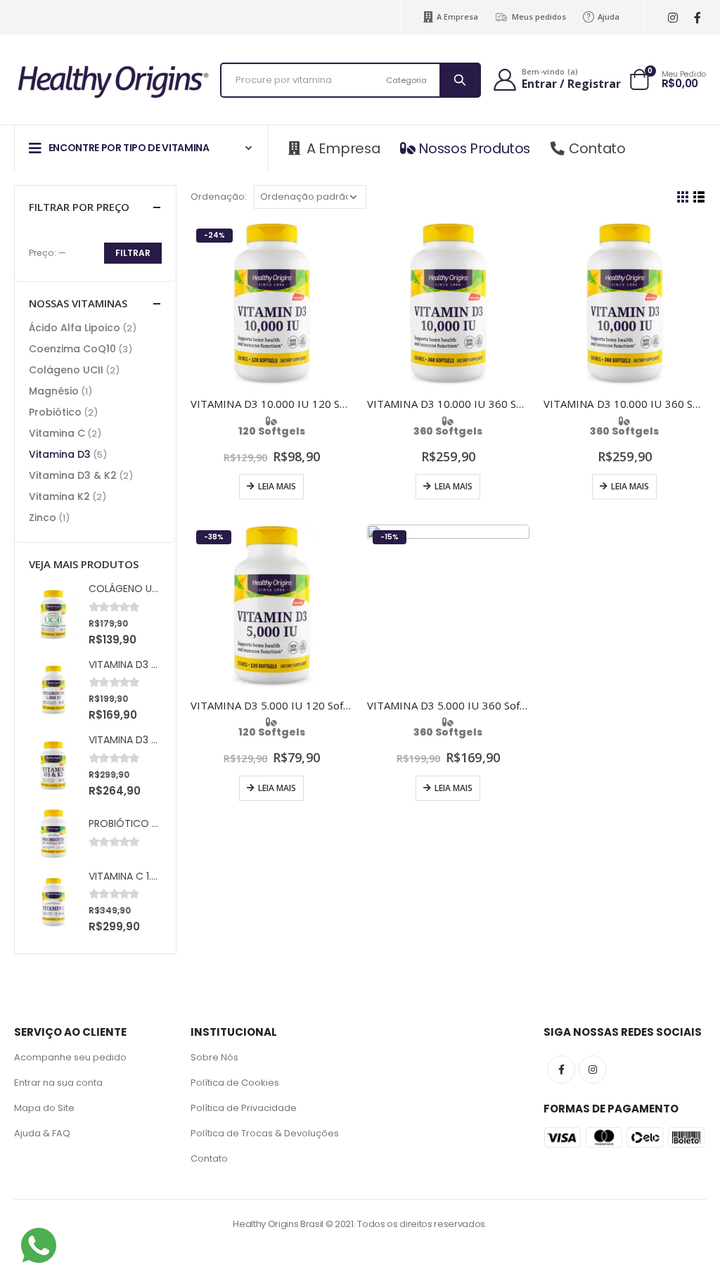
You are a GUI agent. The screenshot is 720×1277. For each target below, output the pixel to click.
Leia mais (277, 486)
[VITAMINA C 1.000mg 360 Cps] (53, 902)
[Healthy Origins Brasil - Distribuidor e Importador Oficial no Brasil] (112, 80)
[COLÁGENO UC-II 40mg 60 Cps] (53, 614)
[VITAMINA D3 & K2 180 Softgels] (53, 765)
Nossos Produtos (474, 148)
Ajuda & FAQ (42, 1133)
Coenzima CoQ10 (72, 349)
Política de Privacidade (244, 1108)
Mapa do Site (44, 1108)
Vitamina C (57, 433)
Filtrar (132, 253)
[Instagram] (672, 18)
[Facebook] (697, 18)
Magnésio (54, 391)
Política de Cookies (235, 1082)
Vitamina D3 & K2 (73, 475)
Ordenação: (219, 196)
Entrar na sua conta (58, 1082)
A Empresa (457, 16)
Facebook (561, 1069)
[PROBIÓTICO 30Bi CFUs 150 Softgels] (53, 834)
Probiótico (55, 412)
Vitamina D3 (60, 454)
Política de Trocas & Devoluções (265, 1133)
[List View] (699, 197)
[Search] (459, 80)
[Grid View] (683, 197)
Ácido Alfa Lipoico (74, 328)
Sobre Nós (214, 1057)
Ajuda (608, 16)
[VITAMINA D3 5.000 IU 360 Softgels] (53, 689)
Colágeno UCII (66, 370)
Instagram (593, 1069)
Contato (597, 148)
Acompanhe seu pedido (70, 1057)
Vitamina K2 (59, 496)
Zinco (42, 518)
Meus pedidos (539, 16)
